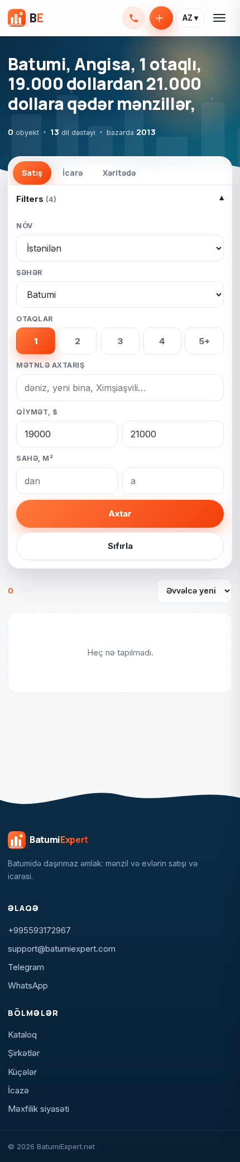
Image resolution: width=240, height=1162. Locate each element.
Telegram (26, 967)
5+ (204, 341)
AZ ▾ (190, 17)
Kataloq (22, 1034)
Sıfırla (120, 546)
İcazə (18, 1090)
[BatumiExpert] (25, 18)
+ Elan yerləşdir (161, 18)
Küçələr (22, 1072)
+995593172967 (133, 18)
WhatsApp (28, 985)
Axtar (120, 513)
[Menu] (220, 18)
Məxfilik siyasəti (38, 1108)
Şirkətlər (24, 1053)
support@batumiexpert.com (62, 948)
